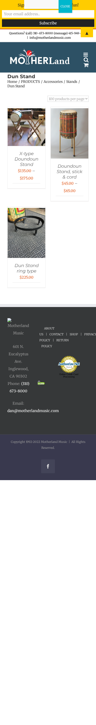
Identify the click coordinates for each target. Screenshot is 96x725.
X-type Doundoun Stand (26, 159)
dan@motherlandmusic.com (33, 410)
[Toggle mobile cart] (86, 65)
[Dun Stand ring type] (26, 211)
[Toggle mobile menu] (86, 54)
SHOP (74, 334)
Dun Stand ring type (27, 268)
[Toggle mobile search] (86, 59)
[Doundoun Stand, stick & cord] (69, 111)
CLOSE (65, 6)
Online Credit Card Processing (68, 375)
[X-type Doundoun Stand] (26, 111)
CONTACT (56, 334)
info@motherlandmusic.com (50, 37)
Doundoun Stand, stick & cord (69, 171)
